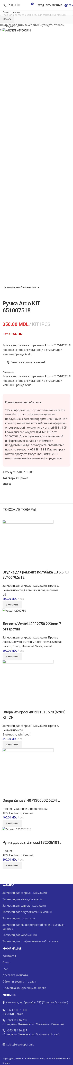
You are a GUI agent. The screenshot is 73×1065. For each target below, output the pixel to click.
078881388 (14, 5)
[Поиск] (25, 5)
